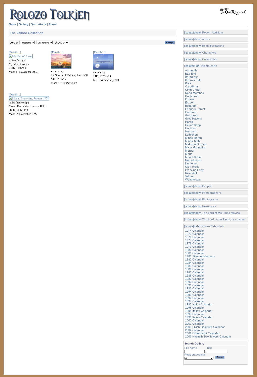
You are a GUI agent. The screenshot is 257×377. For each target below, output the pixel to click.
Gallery (23, 24)
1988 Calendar (194, 275)
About (52, 24)
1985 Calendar (194, 266)
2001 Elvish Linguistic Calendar (205, 326)
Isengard (190, 131)
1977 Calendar (194, 240)
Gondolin (191, 112)
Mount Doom (193, 157)
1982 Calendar (194, 259)
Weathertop (192, 179)
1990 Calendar (194, 282)
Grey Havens (193, 118)
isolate (189, 32)
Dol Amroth (192, 96)
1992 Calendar (194, 288)
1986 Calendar (194, 269)
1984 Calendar (194, 262)
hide (196, 65)
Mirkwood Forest (195, 144)
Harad (189, 121)
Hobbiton (191, 128)
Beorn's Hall (192, 80)
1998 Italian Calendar (198, 310)
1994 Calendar (194, 291)
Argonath (191, 70)
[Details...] (15, 52)
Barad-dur (191, 76)
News (12, 24)
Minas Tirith (192, 141)
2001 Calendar (194, 323)
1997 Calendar (194, 301)
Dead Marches (194, 92)
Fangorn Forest (195, 108)
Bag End (190, 73)
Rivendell (191, 173)
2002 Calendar (194, 330)
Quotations (38, 24)
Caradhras (192, 86)
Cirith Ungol (192, 89)
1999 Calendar (194, 314)
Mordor (189, 150)
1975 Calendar (194, 233)
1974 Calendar (194, 230)
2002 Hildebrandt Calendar (202, 333)
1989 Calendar (194, 278)
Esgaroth (191, 105)
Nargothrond (193, 160)
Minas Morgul (193, 137)
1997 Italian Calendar (198, 304)
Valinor (189, 176)
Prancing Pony (194, 169)
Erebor (189, 102)
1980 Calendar (194, 249)
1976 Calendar (194, 237)
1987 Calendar (194, 272)
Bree (188, 83)
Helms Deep (193, 125)
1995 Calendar (194, 294)
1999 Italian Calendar (198, 317)
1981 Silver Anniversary (200, 256)
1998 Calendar (194, 307)
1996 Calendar (194, 298)
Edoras (189, 99)
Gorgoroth (191, 115)
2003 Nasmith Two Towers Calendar (208, 336)
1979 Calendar (194, 246)
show (197, 32)
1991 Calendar (194, 285)
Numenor (191, 163)
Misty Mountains (195, 147)
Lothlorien (191, 134)
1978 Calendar (194, 243)
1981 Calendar (194, 253)
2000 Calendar (194, 320)
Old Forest (192, 166)
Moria (188, 153)
